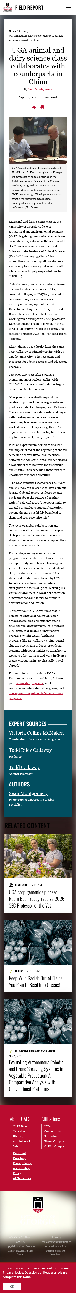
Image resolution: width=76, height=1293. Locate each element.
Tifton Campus (54, 1141)
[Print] (42, 107)
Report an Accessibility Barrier (20, 1252)
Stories (22, 31)
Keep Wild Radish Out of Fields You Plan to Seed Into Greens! (35, 981)
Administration (23, 1141)
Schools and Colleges (20, 1237)
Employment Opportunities (55, 1242)
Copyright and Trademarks (20, 1246)
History (18, 1136)
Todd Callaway (24, 767)
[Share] (34, 107)
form (26, 1277)
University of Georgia (38, 1210)
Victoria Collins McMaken (36, 733)
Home (12, 31)
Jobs (16, 1146)
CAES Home (21, 1126)
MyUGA (20, 1242)
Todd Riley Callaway (30, 750)
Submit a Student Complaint (55, 1252)
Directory (55, 1237)
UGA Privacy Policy (55, 1246)
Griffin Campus (54, 1146)
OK (12, 1286)
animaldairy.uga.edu (29, 683)
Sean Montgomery (40, 89)
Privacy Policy (22, 1163)
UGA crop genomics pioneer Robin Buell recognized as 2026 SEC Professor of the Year (37, 899)
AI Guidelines (22, 1178)
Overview (19, 1131)
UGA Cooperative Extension (52, 1131)
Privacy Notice (13, 1272)
